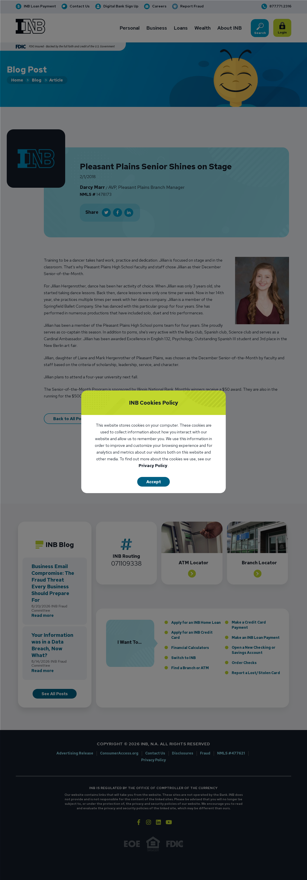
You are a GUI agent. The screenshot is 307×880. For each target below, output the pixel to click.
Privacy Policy (153, 466)
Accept (153, 481)
